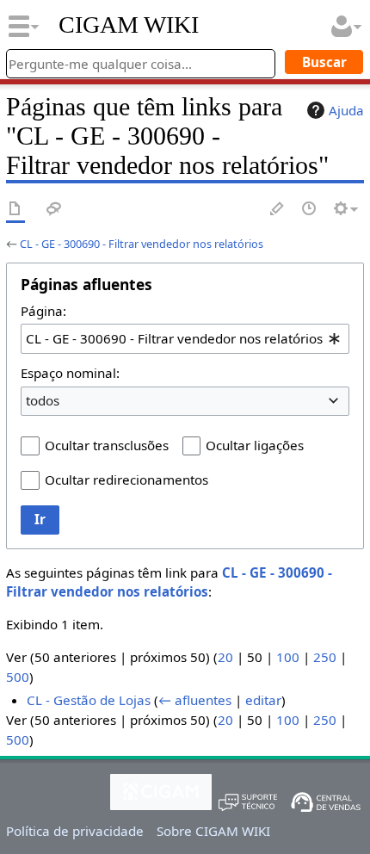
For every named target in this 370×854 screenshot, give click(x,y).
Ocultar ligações (255, 445)
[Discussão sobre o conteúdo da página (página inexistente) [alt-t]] (54, 210)
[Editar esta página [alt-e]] (277, 210)
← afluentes (194, 700)
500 (17, 676)
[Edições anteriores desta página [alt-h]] (309, 210)
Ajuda (346, 110)
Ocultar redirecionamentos (126, 479)
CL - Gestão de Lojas (89, 700)
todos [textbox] (42, 400)
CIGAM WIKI (129, 25)
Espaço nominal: (70, 372)
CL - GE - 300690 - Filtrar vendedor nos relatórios (141, 243)
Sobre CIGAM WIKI (213, 830)
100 (287, 656)
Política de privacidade (75, 830)
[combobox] (185, 338)
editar (263, 700)
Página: (43, 310)
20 (225, 656)
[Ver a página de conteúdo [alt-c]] (15, 210)
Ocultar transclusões (107, 445)
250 (324, 656)
